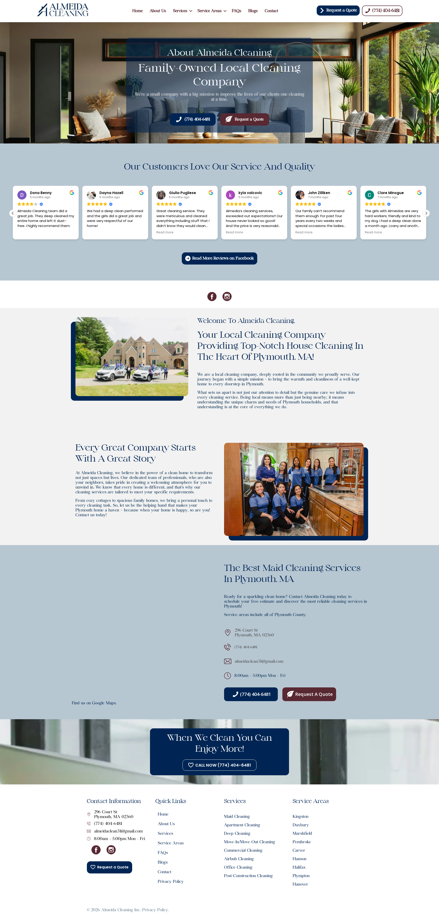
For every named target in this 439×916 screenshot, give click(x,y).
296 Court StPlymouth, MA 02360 (254, 633)
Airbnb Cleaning (239, 858)
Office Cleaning (238, 867)
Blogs (253, 10)
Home (137, 10)
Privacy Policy (171, 881)
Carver (299, 850)
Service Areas (210, 10)
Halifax (299, 867)
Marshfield (302, 833)
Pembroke (302, 841)
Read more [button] (165, 232)
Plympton (301, 875)
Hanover (300, 884)
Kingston (300, 816)
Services (180, 10)
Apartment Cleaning (242, 824)
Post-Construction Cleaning (248, 875)
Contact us (84, 514)
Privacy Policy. (155, 909)
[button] (190, 11)
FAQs (236, 10)
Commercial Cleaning (243, 850)
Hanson (299, 858)
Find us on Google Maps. (94, 702)
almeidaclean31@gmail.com (259, 661)
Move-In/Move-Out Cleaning (249, 841)
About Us (158, 10)
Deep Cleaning (237, 833)
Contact (271, 10)
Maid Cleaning (239, 816)
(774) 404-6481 (108, 823)
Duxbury (301, 824)
